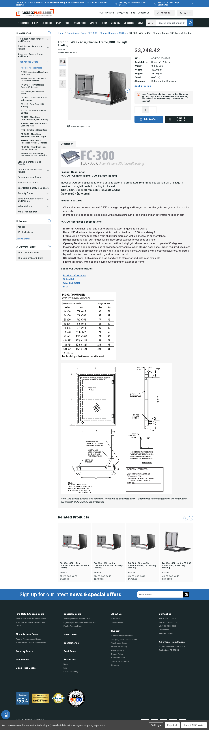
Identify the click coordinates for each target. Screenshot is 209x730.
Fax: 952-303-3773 (168, 622)
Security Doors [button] (25, 193)
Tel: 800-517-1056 (167, 618)
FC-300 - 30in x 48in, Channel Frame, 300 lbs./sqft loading (142, 565)
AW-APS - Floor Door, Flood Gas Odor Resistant (33, 79)
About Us (115, 618)
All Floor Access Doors (31, 68)
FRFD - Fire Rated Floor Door (34, 130)
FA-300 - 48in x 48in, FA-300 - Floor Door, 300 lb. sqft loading (176, 565)
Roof (104, 22)
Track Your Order (119, 643)
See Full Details (142, 86)
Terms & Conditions (120, 661)
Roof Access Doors (28, 182)
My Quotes (122, 12)
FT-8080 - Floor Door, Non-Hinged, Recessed (34, 148)
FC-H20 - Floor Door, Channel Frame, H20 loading (34, 118)
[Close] (191, 3)
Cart (185, 13)
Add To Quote (181, 119)
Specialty (129, 22)
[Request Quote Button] (5, 714)
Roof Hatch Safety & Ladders (33, 188)
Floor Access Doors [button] (28, 61)
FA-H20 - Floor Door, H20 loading (33, 105)
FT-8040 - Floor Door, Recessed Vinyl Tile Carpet (33, 135)
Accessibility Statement (122, 635)
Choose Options (177, 536)
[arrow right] (127, 90)
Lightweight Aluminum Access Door (79, 622)
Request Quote (166, 633)
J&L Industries (25, 232)
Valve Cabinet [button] (25, 206)
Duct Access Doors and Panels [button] (30, 170)
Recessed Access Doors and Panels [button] (30, 55)
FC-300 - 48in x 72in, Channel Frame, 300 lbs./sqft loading (74, 565)
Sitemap (115, 665)
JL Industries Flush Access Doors (31, 643)
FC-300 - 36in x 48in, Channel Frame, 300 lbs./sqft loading (108, 565)
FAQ (65, 668)
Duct (58, 22)
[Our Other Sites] (49, 246)
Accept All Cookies (193, 725)
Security (115, 22)
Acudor (21, 226)
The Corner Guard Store (30, 258)
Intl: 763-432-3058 (167, 626)
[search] (190, 22)
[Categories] (49, 32)
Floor (67, 22)
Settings (156, 725)
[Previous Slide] (185, 518)
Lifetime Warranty (119, 647)
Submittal (68, 279)
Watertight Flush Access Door (76, 618)
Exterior (94, 22)
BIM (65, 286)
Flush (35, 22)
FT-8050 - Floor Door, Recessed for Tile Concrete (34, 141)
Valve (141, 22)
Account (165, 12)
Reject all (172, 725)
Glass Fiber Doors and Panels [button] (29, 163)
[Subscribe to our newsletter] (186, 594)
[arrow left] (71, 90)
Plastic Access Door (72, 626)
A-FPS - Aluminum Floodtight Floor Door (34, 73)
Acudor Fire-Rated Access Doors (31, 618)
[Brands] (49, 220)
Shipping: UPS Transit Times (124, 639)
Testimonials (117, 622)
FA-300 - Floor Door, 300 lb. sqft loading (34, 98)
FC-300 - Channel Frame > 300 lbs (33, 111)
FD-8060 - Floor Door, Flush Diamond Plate (34, 124)
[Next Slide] (191, 518)
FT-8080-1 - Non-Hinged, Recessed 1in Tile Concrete (34, 154)
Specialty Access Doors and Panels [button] (30, 199)
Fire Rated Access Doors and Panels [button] (31, 39)
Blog (133, 12)
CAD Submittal (71, 282)
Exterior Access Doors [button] (29, 177)
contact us (41, 2)
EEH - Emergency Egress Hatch (32, 92)
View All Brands (23, 238)
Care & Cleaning (70, 671)
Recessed (47, 22)
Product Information (74, 275)
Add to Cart (151, 119)
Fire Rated (23, 22)
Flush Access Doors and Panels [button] (30, 47)
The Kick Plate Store (28, 252)
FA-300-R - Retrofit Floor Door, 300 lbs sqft (32, 86)
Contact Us (143, 12)
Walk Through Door (28, 211)
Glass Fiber (80, 22)
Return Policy (117, 654)
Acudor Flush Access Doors (28, 639)
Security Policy (118, 658)
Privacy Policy (117, 650)
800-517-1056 (26, 2)
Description (67, 143)
